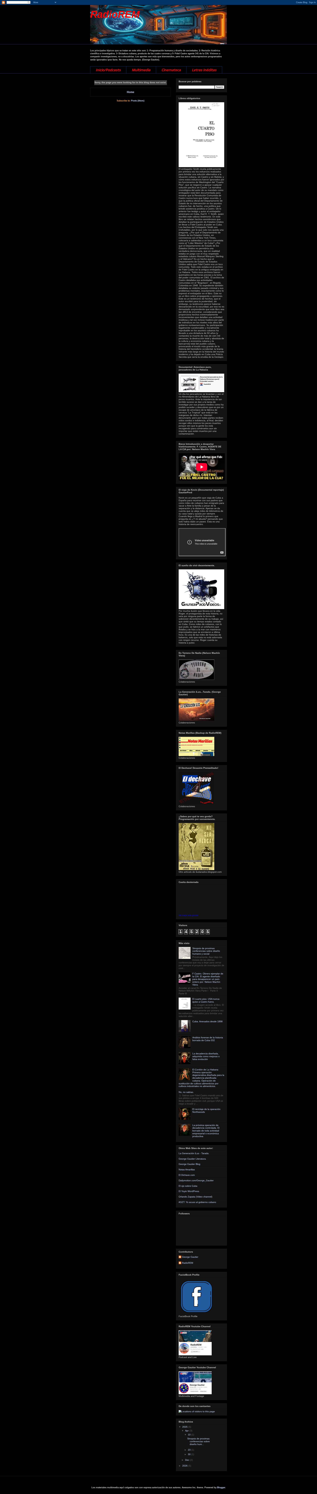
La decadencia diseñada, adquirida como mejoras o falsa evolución (206, 1056)
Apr (187, 1430)
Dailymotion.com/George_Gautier (196, 1180)
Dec (187, 1460)
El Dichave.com (187, 1175)
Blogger (221, 1487)
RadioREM (115, 14)
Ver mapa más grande (188, 915)
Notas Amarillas (187, 1169)
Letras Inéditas (204, 70)
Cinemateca (171, 70)
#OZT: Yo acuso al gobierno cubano (197, 1202)
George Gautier (190, 1257)
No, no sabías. (186, 1092)
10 (189, 1434)
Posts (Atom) (137, 100)
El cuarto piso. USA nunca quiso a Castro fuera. (205, 1000)
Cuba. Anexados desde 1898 (207, 1021)
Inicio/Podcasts (108, 70)
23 (189, 1449)
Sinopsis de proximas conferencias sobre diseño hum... (198, 1441)
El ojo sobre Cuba (188, 1186)
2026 (185, 1465)
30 (189, 1454)
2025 (185, 1426)
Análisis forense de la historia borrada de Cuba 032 (207, 1039)
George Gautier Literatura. (192, 1158)
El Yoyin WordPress (189, 1191)
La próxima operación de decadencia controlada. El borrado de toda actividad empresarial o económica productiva (205, 1131)
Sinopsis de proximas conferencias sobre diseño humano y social (206, 951)
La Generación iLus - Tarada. (194, 1153)
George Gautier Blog (189, 1164)
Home (130, 92)
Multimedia (141, 70)
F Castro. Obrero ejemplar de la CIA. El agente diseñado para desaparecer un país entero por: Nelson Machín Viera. (207, 979)
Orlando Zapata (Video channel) (195, 1196)
